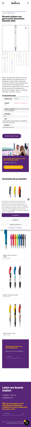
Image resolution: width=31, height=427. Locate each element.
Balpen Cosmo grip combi (10, 295)
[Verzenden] (18, 356)
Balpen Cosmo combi (9, 333)
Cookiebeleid (11, 227)
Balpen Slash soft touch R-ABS (10, 255)
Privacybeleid (18, 227)
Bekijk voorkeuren (15, 224)
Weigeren (15, 220)
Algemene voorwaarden (12, 423)
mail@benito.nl (7, 398)
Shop (7, 11)
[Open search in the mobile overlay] (28, 3)
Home (3, 11)
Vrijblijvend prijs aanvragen (12, 136)
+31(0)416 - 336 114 (9, 162)
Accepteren (15, 215)
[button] (28, 199)
